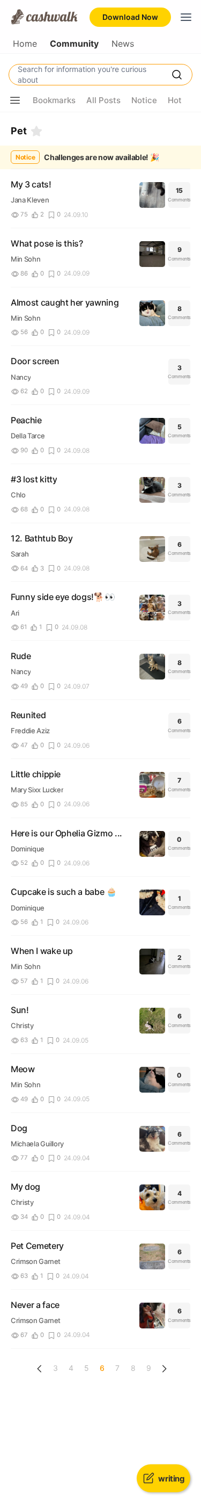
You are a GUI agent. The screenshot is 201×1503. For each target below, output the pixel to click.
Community (74, 44)
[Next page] (164, 1368)
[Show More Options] (15, 100)
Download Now (130, 16)
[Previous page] (39, 1368)
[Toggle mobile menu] (186, 17)
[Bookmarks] (36, 131)
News (122, 44)
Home (25, 44)
